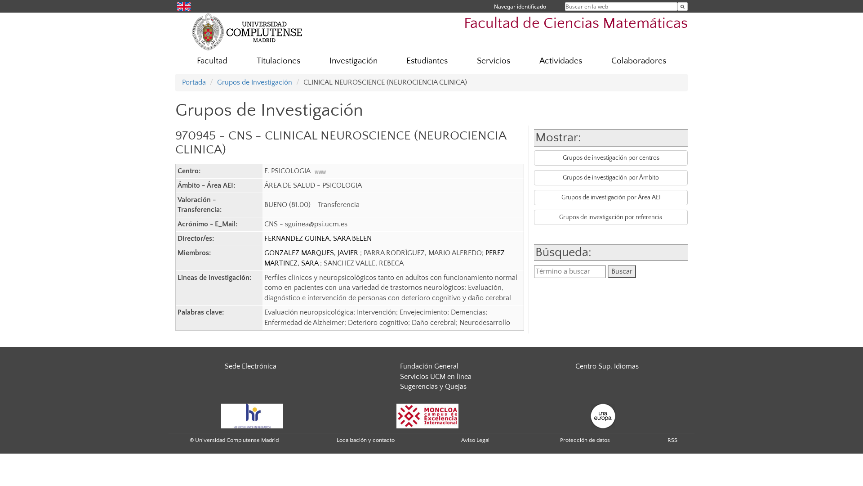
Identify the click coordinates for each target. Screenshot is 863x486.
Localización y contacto (366, 440)
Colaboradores (638, 61)
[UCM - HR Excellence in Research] (252, 416)
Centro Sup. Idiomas (607, 366)
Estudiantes (427, 61)
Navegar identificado (520, 6)
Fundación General (429, 366)
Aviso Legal (475, 440)
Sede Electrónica (250, 366)
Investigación (353, 61)
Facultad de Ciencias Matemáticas (576, 23)
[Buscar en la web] (682, 6)
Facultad (212, 61)
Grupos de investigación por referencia (611, 217)
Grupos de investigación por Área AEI (611, 197)
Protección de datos (585, 440)
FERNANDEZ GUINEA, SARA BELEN (318, 238)
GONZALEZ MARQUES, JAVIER (312, 253)
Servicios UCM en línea (436, 377)
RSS (672, 440)
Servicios (493, 61)
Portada (194, 82)
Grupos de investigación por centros (611, 158)
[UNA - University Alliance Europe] (603, 416)
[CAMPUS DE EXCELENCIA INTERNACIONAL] (427, 416)
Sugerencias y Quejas (433, 386)
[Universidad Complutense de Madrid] (247, 31)
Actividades (560, 61)
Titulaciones (278, 61)
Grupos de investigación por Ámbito (611, 177)
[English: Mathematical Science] (184, 6)
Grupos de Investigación (254, 82)
